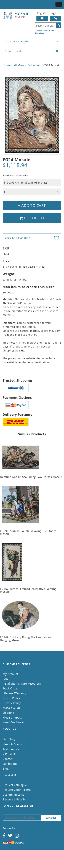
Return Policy (11, 698)
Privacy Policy (12, 703)
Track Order (10, 688)
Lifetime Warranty (14, 693)
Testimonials (11, 749)
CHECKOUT (34, 217)
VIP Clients (10, 754)
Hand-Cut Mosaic (14, 722)
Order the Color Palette (44, 32)
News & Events (12, 744)
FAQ (5, 678)
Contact (8, 759)
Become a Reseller (15, 799)
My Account (10, 674)
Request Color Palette (17, 789)
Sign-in (55, 13)
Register (42, 13)
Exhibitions (10, 763)
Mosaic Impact (12, 717)
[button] (58, 4)
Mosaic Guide (11, 708)
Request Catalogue (15, 785)
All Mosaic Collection (27, 65)
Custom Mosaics (13, 794)
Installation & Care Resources (22, 683)
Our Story (9, 739)
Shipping (8, 712)
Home (6, 65)
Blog (6, 768)
